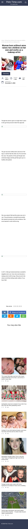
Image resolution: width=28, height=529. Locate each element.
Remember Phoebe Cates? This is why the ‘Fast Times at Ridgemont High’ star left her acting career (12, 458)
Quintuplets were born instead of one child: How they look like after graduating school (14, 404)
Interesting (6, 73)
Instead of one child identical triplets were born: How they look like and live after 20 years (13, 430)
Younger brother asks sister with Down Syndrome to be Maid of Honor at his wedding (13, 484)
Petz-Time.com (14, 2)
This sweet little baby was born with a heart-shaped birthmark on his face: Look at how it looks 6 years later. (13, 378)
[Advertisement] (14, 24)
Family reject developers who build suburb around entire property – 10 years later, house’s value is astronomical (13, 512)
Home (2, 40)
